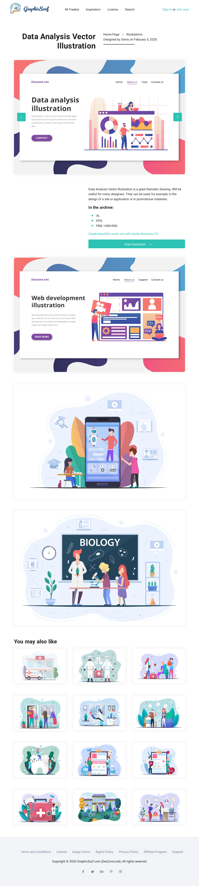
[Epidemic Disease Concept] (100, 666)
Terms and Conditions (36, 852)
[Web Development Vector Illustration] (99, 315)
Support (177, 852)
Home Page (111, 34)
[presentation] (21, 117)
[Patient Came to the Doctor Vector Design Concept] (159, 807)
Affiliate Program (155, 852)
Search (129, 9)
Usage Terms (81, 852)
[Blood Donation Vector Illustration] (159, 666)
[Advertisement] (43, 211)
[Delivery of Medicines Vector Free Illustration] (159, 713)
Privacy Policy (128, 852)
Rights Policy (104, 852)
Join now (182, 9)
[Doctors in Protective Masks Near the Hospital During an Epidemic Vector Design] (40, 666)
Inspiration (93, 9)
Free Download (135, 244)
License (112, 9)
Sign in (167, 9)
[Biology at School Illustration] (99, 568)
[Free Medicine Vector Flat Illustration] (40, 807)
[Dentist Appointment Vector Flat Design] (100, 713)
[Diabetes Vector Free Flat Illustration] (100, 760)
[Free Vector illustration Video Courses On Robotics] (99, 441)
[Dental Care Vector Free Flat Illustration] (40, 760)
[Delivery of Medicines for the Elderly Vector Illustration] (40, 713)
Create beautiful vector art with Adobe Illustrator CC (123, 234)
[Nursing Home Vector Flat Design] (100, 807)
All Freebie (72, 9)
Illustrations (134, 34)
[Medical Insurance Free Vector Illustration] (159, 760)
